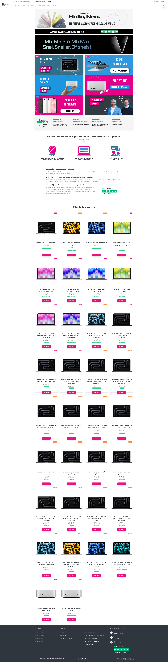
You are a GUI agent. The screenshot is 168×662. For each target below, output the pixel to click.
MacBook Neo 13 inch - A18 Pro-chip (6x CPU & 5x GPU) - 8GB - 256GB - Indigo (96, 289)
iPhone (24, 5)
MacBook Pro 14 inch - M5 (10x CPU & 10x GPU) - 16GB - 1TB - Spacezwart (71, 381)
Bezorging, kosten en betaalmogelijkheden (95, 635)
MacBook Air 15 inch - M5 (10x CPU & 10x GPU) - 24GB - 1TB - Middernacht (96, 564)
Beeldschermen (32, 5)
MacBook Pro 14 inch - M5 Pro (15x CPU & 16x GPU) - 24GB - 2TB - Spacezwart (71, 518)
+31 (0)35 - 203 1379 (18, 1)
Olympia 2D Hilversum (119, 642)
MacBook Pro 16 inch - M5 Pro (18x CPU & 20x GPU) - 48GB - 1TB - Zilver (97, 472)
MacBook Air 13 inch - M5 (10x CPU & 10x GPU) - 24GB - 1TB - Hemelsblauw (97, 335)
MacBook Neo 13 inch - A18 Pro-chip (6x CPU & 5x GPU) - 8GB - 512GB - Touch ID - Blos (46, 289)
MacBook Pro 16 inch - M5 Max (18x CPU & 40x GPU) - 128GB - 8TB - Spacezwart (96, 381)
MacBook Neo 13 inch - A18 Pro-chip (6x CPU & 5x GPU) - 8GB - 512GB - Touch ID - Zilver (71, 289)
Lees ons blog (63, 635)
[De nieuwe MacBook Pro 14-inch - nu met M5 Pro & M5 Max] (84, 44)
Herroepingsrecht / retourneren (92, 641)
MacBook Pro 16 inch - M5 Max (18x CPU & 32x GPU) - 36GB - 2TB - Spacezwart (46, 472)
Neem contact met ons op (66, 638)
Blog (48, 5)
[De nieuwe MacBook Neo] (84, 18)
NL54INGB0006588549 (48, 658)
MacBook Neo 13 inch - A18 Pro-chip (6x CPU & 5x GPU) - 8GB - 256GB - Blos (46, 335)
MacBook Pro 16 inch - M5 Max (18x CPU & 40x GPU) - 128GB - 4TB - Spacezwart (122, 381)
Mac (15, 5)
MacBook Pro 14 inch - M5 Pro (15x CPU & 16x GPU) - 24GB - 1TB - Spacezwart (122, 518)
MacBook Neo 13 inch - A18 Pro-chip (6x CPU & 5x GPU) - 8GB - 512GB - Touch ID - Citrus (122, 244)
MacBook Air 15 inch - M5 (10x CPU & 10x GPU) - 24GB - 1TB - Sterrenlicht (71, 564)
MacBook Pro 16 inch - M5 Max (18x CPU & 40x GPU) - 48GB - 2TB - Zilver (96, 427)
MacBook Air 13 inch (39, 638)
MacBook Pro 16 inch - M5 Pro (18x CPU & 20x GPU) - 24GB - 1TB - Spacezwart (46, 518)
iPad (19, 5)
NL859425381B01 (59, 658)
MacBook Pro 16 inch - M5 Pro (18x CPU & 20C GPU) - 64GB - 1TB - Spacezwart (71, 472)
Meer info (46, 255)
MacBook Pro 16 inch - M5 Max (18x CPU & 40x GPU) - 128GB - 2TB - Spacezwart (46, 427)
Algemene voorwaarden (90, 632)
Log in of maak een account (159, 1)
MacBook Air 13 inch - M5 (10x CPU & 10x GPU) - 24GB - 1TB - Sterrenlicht (71, 244)
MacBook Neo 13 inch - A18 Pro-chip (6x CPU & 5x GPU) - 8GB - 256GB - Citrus (122, 289)
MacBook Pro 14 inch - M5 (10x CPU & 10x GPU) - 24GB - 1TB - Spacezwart (122, 335)
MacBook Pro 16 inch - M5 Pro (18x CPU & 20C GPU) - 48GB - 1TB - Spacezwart (122, 472)
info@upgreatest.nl (27, 1)
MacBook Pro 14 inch (39, 632)
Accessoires (42, 5)
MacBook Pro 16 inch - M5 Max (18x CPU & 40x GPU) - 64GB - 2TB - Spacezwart (71, 427)
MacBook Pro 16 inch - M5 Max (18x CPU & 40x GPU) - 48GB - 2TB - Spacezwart (122, 427)
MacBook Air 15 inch (39, 641)
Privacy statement (89, 644)
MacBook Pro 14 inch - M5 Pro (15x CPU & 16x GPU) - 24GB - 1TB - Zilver (96, 518)
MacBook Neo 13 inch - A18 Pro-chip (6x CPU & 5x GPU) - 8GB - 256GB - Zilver (71, 335)
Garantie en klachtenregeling (91, 638)
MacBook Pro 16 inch (39, 635)
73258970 (39, 658)
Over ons (54, 5)
